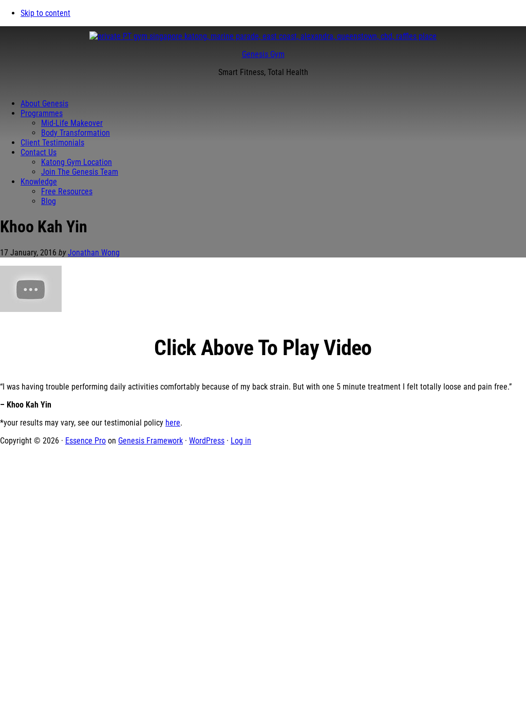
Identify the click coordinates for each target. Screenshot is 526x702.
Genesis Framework (150, 441)
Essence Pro (85, 441)
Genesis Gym (263, 54)
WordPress (206, 441)
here (172, 423)
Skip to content (45, 13)
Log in (241, 441)
